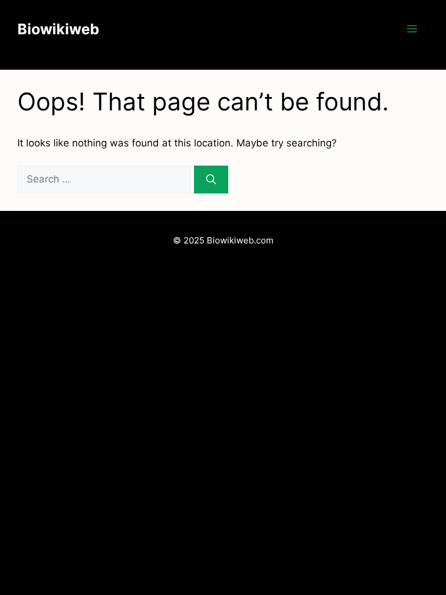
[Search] (211, 179)
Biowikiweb (58, 29)
